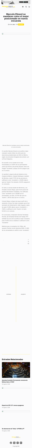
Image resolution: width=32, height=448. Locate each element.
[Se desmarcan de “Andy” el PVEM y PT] (16, 418)
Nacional (21, 24)
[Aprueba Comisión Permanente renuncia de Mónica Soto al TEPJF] (16, 370)
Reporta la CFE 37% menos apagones (13, 405)
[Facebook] (11, 443)
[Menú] (29, 6)
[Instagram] (18, 443)
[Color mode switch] (23, 6)
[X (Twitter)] (14, 443)
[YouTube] (21, 443)
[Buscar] (26, 6)
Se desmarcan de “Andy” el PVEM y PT (13, 428)
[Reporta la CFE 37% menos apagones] (16, 395)
